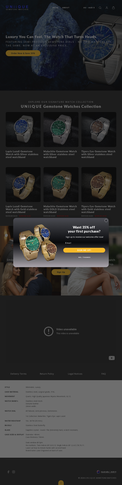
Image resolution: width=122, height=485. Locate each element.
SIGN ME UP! (84, 250)
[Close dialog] (106, 220)
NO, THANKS (84, 257)
